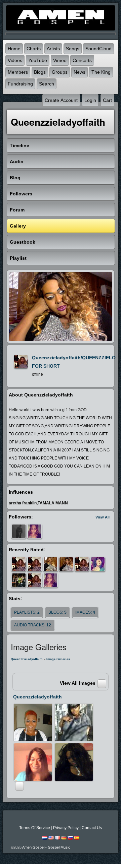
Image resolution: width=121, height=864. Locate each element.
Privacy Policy (66, 827)
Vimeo (60, 60)
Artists (53, 48)
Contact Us (92, 827)
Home (14, 48)
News (79, 72)
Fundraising (20, 83)
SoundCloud (98, 48)
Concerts (82, 60)
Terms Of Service (34, 827)
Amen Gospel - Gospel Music (46, 847)
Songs (72, 48)
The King (101, 72)
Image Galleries (58, 659)
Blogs (40, 72)
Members (18, 72)
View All (102, 517)
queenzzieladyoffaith (27, 659)
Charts (34, 48)
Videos (15, 60)
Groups (60, 72)
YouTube (37, 60)
